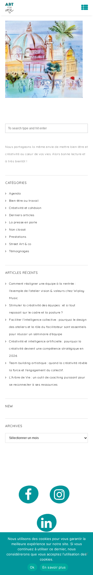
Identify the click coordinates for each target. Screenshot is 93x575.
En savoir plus (54, 567)
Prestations (17, 237)
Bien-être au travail (23, 200)
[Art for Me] (9, 7)
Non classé (17, 229)
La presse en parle (23, 222)
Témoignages (19, 251)
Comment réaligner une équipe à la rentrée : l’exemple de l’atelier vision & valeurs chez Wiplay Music (46, 291)
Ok (32, 567)
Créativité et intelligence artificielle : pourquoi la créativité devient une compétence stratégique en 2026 (46, 348)
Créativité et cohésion (25, 208)
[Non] (86, 553)
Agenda (15, 193)
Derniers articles (21, 215)
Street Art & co (20, 244)
